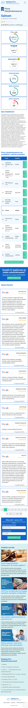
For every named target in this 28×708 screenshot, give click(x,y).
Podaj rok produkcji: (6, 531)
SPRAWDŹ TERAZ (12, 278)
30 (20, 513)
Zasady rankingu (6, 702)
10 (10, 513)
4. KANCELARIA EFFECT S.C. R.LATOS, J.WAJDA (13, 674)
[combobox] (14, 527)
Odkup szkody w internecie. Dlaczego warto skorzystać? (12, 644)
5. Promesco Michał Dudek (8, 677)
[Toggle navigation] (25, 2)
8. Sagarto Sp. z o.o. (6, 684)
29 (17, 513)
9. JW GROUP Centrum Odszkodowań (10, 687)
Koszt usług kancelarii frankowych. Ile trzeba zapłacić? (13, 564)
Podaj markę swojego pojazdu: (9, 525)
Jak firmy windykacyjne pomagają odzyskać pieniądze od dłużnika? (14, 592)
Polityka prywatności (21, 702)
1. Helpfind (4, 664)
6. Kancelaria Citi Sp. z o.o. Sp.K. (9, 679)
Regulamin (13, 702)
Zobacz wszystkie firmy (12, 262)
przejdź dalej (12, 537)
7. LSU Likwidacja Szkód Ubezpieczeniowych (12, 682)
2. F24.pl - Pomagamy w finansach (10, 667)
